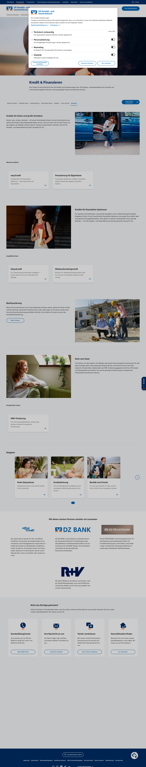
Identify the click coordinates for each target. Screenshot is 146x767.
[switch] (113, 39)
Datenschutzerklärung (39, 25)
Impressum (54, 25)
